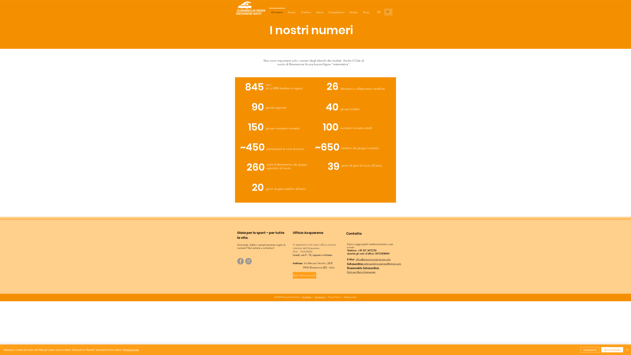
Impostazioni (589, 349)
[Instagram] (248, 261)
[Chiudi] (627, 349)
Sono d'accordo (612, 349)
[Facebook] (240, 261)
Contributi (306, 297)
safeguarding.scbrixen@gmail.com (382, 263)
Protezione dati (131, 349)
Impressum (320, 297)
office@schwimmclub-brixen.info (373, 259)
